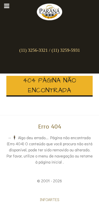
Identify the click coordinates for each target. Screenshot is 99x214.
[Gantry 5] (49, 10)
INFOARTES (49, 199)
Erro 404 (49, 126)
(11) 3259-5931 (66, 50)
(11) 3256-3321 (33, 50)
